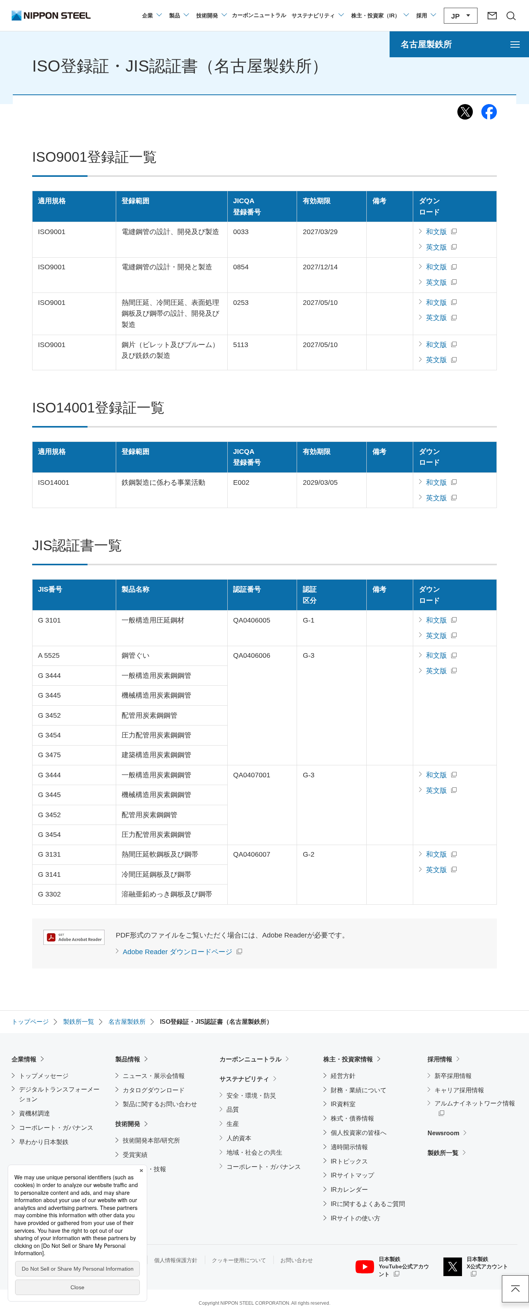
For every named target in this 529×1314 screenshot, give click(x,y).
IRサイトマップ (352, 1175)
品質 (233, 1109)
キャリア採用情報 (459, 1090)
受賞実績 (135, 1154)
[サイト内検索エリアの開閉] (511, 15)
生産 (233, 1124)
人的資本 (239, 1138)
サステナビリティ (244, 1079)
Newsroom (443, 1133)
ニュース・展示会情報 (154, 1076)
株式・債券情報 (352, 1118)
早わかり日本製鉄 (44, 1142)
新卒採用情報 (453, 1076)
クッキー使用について (239, 1260)
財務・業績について (358, 1090)
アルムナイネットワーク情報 (476, 1103)
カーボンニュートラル (251, 1059)
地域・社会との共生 (254, 1152)
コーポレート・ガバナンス (56, 1127)
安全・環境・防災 (251, 1095)
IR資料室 (343, 1104)
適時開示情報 (349, 1147)
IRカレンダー (349, 1189)
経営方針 (343, 1076)
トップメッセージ (44, 1076)
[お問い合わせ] (492, 15)
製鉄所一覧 (443, 1153)
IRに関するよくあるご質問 (368, 1204)
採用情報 (440, 1059)
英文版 (436, 247)
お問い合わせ (296, 1260)
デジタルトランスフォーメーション (59, 1094)
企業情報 (24, 1059)
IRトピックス (349, 1161)
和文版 (436, 232)
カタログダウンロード (154, 1090)
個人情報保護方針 (176, 1260)
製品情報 (127, 1059)
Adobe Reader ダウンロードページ (177, 952)
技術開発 (127, 1124)
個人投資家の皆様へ (358, 1132)
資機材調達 (34, 1113)
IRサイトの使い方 (355, 1218)
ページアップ (515, 1288)
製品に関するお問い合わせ (160, 1104)
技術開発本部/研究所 (151, 1140)
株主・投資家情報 (348, 1059)
